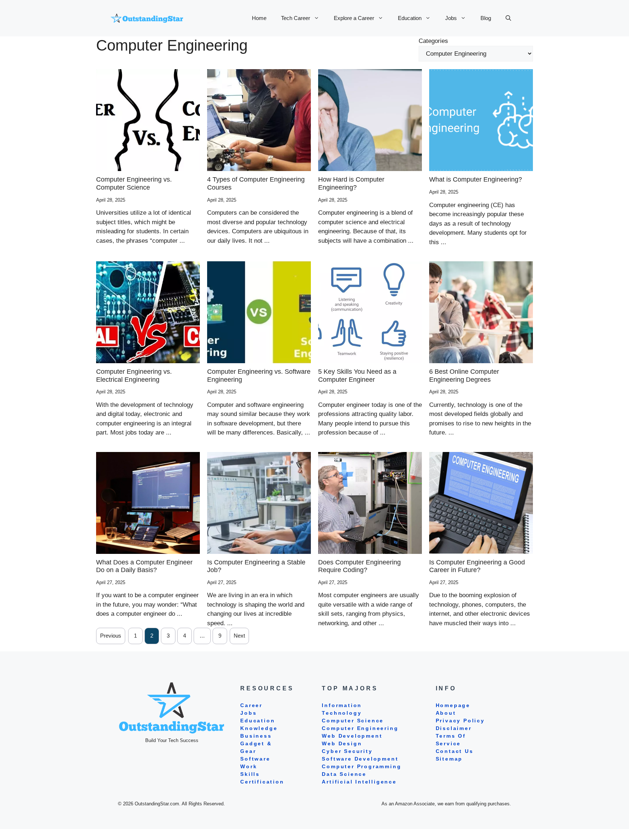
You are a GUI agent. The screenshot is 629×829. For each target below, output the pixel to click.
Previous (110, 635)
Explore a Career (354, 18)
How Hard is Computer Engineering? (351, 183)
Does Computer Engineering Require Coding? (359, 566)
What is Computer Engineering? (475, 179)
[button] (508, 18)
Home (259, 18)
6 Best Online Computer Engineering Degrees (464, 375)
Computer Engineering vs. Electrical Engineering (134, 375)
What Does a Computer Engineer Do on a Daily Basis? (144, 566)
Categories (433, 40)
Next (239, 635)
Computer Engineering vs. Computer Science (134, 183)
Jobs (451, 18)
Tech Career (295, 18)
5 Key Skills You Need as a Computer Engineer (357, 375)
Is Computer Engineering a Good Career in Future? (477, 566)
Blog (485, 18)
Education (410, 18)
